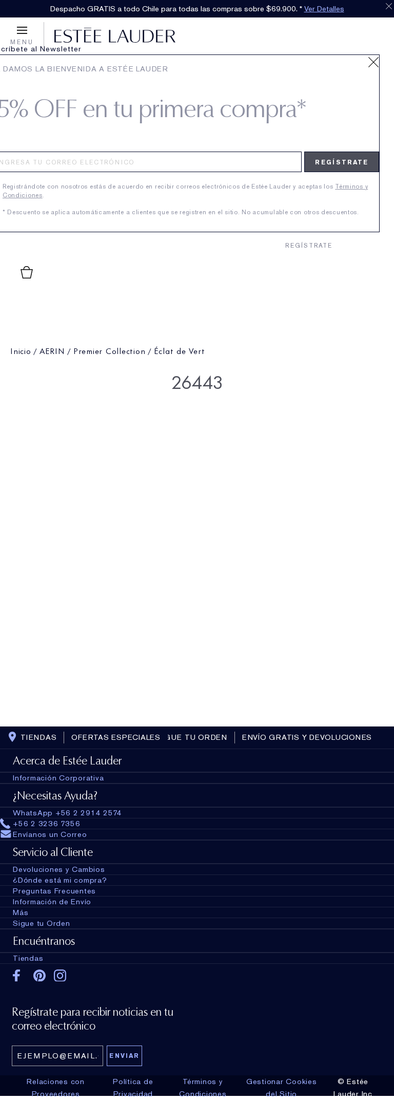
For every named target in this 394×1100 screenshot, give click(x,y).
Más (20, 912)
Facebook (19, 976)
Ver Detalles (324, 9)
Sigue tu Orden (41, 923)
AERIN (52, 350)
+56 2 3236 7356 (46, 823)
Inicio (20, 350)
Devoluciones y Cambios (59, 869)
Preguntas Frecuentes (54, 891)
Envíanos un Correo (50, 834)
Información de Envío (52, 902)
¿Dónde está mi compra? (60, 880)
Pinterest (39, 976)
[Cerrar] (373, 62)
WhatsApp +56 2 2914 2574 (67, 813)
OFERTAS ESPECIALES (116, 737)
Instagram (60, 976)
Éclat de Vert (179, 350)
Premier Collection (109, 350)
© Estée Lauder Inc (352, 1087)
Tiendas (28, 958)
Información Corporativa (58, 778)
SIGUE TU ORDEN (191, 737)
